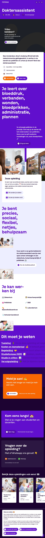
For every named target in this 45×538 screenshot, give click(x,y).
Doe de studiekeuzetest (27, 265)
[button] (37, 2)
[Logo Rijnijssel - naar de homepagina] (5, 2)
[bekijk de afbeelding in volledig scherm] (12, 164)
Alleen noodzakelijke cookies (29, 529)
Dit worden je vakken (14, 192)
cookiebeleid (6, 525)
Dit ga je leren (24, 143)
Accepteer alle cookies (11, 529)
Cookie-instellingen (11, 533)
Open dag (22, 78)
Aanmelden (10, 78)
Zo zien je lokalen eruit (15, 197)
